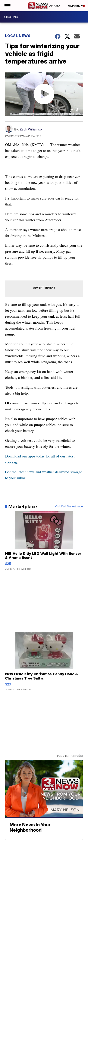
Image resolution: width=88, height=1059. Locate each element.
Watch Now (75, 5)
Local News (18, 36)
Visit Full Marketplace (69, 506)
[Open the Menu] (7, 5)
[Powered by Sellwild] (76, 756)
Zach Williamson (32, 129)
